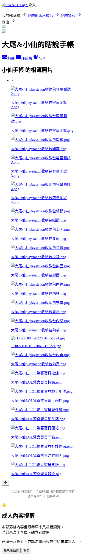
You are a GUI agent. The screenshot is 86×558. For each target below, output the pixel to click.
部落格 (27, 58)
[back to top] (5, 483)
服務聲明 (53, 496)
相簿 (11, 58)
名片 (42, 58)
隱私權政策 (35, 496)
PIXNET (26, 491)
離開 (26, 551)
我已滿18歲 (11, 551)
